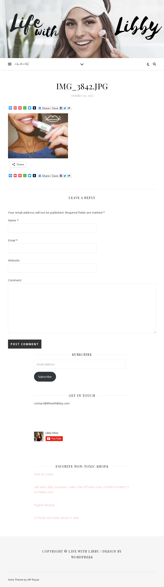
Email (13, 240)
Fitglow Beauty (44, 505)
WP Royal (33, 579)
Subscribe (45, 377)
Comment (14, 280)
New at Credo (43, 474)
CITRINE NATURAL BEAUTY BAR (56, 518)
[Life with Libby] (22, 64)
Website (14, 260)
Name (13, 220)
